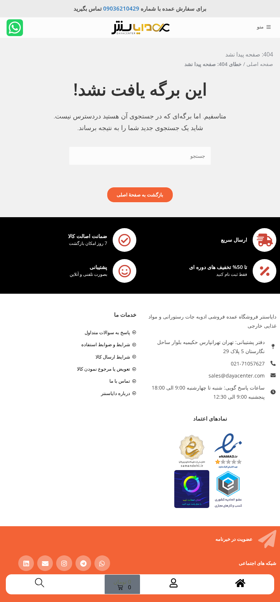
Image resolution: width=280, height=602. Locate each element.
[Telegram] (83, 563)
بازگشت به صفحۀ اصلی (140, 194)
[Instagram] (64, 563)
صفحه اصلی (259, 63)
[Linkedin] (26, 563)
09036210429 (121, 8)
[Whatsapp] (15, 27)
